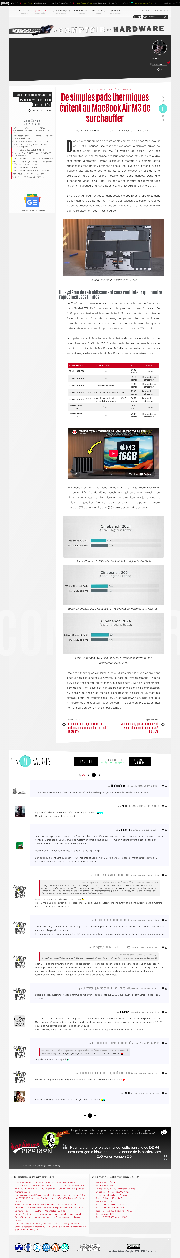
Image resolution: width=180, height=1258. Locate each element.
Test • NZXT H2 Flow (105, 1185)
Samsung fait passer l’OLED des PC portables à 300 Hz (40, 1211)
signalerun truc (139, 761)
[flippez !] (46, 1247)
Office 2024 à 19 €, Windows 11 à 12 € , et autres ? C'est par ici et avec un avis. (33, 163)
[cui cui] (37, 1247)
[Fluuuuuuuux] (55, 1247)
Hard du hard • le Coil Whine (24, 167)
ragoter (86, 761)
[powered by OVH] (19, 1247)
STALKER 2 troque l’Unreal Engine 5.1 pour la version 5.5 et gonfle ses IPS (47, 1223)
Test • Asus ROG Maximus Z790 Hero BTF (30, 174)
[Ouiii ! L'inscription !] (159, 47)
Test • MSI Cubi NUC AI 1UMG (109, 1198)
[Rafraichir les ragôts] (83, 775)
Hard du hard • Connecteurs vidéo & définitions (32, 158)
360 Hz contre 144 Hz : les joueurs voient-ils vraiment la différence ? (45, 1182)
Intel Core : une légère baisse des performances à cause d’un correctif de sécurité (88, 727)
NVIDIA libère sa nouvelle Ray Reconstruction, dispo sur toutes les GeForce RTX (50, 1185)
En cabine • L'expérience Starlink (110, 1207)
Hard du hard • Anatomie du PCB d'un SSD (30, 170)
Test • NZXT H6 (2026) (106, 1182)
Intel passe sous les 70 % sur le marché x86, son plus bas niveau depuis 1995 (50, 1195)
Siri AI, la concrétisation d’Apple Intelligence (31, 141)
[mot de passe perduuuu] (160, 71)
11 (163, 108)
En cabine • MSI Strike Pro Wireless (111, 1195)
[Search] (144, 17)
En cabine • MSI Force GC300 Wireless (113, 1192)
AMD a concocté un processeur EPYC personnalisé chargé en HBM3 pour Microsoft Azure (31, 130)
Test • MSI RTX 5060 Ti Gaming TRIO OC (114, 1211)
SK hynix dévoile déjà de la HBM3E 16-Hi (29, 150)
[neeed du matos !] (64, 1247)
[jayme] (28, 1247)
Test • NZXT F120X (104, 1201)
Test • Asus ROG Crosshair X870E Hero (29, 177)
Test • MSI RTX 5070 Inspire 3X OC (111, 1217)
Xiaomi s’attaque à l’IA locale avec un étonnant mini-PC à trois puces (45, 1204)
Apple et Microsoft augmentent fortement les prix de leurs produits (31, 145)
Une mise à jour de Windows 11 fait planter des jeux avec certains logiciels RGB (50, 1207)
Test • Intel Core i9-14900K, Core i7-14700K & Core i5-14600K (31, 154)
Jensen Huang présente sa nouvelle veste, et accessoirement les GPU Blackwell (140, 727)
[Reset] (165, 17)
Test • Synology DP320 (106, 1214)
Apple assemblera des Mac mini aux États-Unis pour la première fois (32, 137)
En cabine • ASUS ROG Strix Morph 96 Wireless (117, 1188)
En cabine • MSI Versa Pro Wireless (111, 1204)
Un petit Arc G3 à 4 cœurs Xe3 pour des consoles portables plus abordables (49, 1214)
